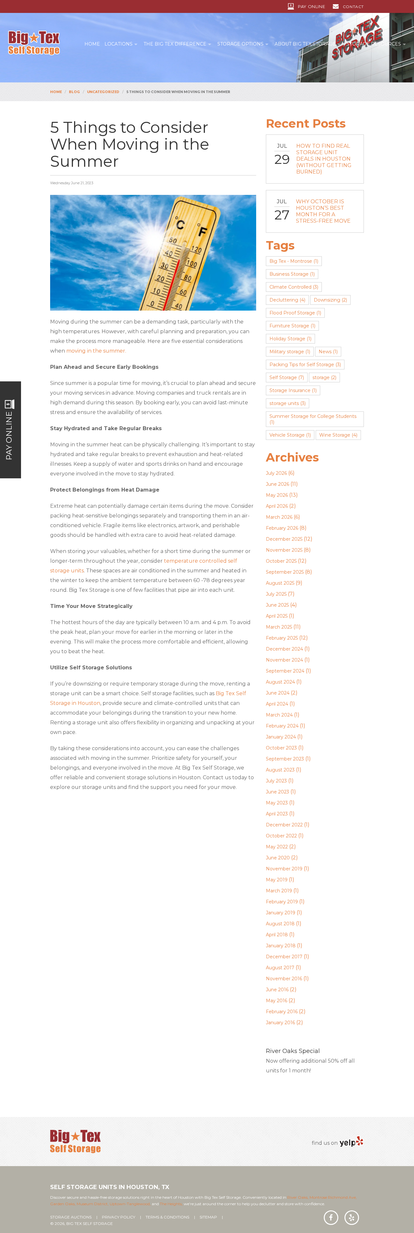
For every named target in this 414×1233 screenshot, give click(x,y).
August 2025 (280, 583)
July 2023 (276, 781)
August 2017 (280, 968)
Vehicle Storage (290, 435)
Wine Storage (338, 435)
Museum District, (93, 1203)
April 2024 (277, 704)
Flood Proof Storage (295, 313)
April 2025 (277, 616)
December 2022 (284, 825)
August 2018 (280, 924)
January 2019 (280, 913)
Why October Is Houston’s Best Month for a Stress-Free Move (323, 211)
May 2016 (276, 1001)
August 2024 (280, 682)
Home (92, 44)
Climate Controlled (293, 287)
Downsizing (330, 300)
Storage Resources (374, 44)
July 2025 (276, 594)
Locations (118, 44)
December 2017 (284, 957)
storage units (287, 403)
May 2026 (277, 495)
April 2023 (277, 814)
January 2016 (280, 1023)
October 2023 (281, 748)
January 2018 (281, 946)
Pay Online (311, 6)
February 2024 (282, 726)
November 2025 (284, 550)
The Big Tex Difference (175, 44)
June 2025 (277, 605)
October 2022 (281, 836)
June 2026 (277, 484)
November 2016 (284, 979)
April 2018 (277, 935)
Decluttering (287, 300)
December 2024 (284, 649)
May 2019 (277, 880)
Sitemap (208, 1217)
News (328, 352)
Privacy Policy (118, 1217)
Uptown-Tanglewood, (130, 1203)
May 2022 (277, 847)
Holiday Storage (290, 339)
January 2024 (281, 737)
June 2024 (277, 693)
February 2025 (282, 638)
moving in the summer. (96, 351)
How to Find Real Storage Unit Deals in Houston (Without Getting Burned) (324, 159)
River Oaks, (298, 1197)
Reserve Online (303, 1084)
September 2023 (285, 759)
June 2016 (277, 990)
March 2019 (279, 891)
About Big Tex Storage (305, 44)
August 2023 (280, 770)
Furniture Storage (292, 326)
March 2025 (279, 627)
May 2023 (277, 803)
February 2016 (282, 1012)
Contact (353, 6)
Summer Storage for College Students (312, 419)
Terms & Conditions (167, 1217)
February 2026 (282, 528)
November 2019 (284, 869)
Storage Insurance (293, 390)
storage (324, 377)
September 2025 (285, 572)
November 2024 (284, 660)
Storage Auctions (71, 1217)
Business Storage (292, 274)
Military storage (289, 352)
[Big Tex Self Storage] (34, 42)
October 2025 (281, 561)
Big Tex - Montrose (293, 261)
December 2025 (284, 539)
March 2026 (279, 517)
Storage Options (240, 44)
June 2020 (278, 858)
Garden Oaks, (63, 1203)
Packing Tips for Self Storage (305, 364)
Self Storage (286, 377)
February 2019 (282, 902)
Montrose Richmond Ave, (333, 1197)
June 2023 (277, 792)
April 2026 (277, 506)
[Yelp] (351, 1141)
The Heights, (171, 1203)
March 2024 (279, 715)
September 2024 (285, 671)
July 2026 (276, 473)
